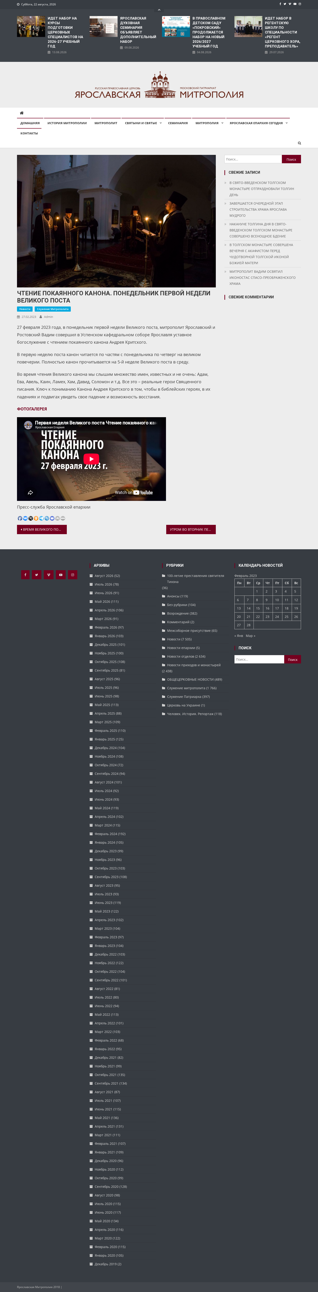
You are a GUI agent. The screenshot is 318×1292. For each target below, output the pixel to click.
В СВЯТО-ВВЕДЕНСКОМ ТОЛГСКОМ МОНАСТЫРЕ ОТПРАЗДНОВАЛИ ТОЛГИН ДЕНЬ (262, 188)
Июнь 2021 (103, 1109)
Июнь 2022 (103, 1006)
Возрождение (178, 613)
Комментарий (178, 622)
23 (267, 616)
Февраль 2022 (106, 1040)
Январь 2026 (105, 636)
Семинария (178, 123)
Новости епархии (181, 648)
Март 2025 (103, 722)
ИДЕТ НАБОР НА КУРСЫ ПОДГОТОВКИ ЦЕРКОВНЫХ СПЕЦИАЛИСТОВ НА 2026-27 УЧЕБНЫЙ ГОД (65, 32)
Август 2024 (104, 782)
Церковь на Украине (183, 705)
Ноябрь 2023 (105, 859)
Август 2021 (104, 1092)
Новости (24, 309)
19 (296, 608)
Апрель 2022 (105, 1023)
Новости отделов (180, 656)
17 (277, 608)
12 (296, 600)
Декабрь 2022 (106, 954)
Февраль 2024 (106, 834)
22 (258, 616)
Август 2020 (104, 1195)
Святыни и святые (141, 123)
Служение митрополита (52, 309)
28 (248, 625)
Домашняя (30, 123)
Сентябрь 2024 (106, 773)
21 (248, 616)
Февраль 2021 (106, 1143)
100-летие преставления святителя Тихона (195, 578)
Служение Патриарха (184, 696)
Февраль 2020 (106, 1247)
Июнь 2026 (103, 593)
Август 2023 (104, 885)
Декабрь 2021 (106, 1057)
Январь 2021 (105, 1152)
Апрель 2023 (105, 920)
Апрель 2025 (105, 713)
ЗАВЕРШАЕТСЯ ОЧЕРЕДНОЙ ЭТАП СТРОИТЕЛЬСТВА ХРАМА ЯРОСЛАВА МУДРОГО (258, 209)
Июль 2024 (103, 791)
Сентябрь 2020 (106, 1186)
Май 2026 (102, 601)
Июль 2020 (103, 1204)
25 (286, 616)
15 (258, 608)
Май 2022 (102, 1014)
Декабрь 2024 (106, 748)
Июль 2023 (103, 894)
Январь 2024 (105, 842)
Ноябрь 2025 (105, 653)
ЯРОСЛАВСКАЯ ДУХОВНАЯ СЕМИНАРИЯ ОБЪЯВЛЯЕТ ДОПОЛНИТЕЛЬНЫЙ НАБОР (138, 30)
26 (296, 616)
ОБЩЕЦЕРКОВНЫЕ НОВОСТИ (190, 679)
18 (286, 608)
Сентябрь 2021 (106, 1083)
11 (286, 600)
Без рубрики (177, 605)
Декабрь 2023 (106, 851)
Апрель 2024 (105, 816)
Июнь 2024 (103, 799)
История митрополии (67, 123)
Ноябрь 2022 (105, 963)
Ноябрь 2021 (105, 1066)
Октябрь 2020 (106, 1178)
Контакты (29, 133)
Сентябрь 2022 (106, 980)
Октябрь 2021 (106, 1074)
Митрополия (207, 123)
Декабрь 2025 (106, 644)
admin (48, 317)
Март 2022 (103, 1031)
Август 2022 (104, 988)
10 (277, 600)
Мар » (250, 635)
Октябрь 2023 (106, 868)
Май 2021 (102, 1118)
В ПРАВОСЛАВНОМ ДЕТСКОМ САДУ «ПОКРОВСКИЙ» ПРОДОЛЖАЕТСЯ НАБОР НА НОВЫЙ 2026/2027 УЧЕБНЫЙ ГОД (209, 32)
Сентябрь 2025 (106, 670)
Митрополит (106, 123)
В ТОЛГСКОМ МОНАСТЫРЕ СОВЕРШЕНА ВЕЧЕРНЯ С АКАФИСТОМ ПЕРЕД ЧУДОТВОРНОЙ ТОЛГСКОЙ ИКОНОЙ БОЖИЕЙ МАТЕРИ (261, 254)
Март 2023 (103, 928)
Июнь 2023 (103, 902)
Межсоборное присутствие (189, 630)
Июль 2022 (103, 997)
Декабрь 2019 (106, 1264)
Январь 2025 (105, 739)
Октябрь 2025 (106, 661)
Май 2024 (102, 808)
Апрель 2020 (105, 1229)
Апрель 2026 (105, 610)
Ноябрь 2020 (105, 1169)
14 (248, 608)
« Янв (238, 635)
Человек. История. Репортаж (190, 714)
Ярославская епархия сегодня (256, 123)
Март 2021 (103, 1135)
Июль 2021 (103, 1100)
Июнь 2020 (103, 1212)
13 (239, 608)
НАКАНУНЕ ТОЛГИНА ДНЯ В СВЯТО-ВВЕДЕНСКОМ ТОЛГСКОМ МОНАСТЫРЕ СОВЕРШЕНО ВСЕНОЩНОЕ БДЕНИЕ (261, 230)
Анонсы (173, 596)
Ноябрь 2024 (105, 756)
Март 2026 (103, 618)
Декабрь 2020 (106, 1161)
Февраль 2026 (106, 627)
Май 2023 (102, 911)
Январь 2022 (105, 1049)
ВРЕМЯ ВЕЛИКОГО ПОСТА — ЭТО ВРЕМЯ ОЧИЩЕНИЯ (45, 529)
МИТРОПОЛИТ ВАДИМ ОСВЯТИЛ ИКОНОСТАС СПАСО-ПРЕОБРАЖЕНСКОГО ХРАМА (263, 277)
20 (239, 616)
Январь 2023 (105, 945)
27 (239, 625)
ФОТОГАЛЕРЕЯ (32, 409)
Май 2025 (102, 705)
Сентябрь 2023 (106, 877)
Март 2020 (103, 1238)
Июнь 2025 (103, 696)
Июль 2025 (103, 687)
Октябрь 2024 (106, 765)
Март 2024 (103, 825)
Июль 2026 (103, 584)
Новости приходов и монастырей (194, 665)
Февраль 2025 (106, 730)
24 (277, 616)
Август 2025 (104, 679)
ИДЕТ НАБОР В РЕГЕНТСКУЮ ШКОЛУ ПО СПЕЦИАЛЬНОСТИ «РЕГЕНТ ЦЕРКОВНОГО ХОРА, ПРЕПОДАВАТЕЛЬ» (282, 32)
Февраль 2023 (106, 937)
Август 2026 (104, 575)
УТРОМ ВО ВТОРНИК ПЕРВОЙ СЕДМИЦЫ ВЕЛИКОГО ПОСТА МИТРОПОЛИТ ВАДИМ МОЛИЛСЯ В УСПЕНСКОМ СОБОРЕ (193, 529)
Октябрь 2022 (106, 971)
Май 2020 (102, 1221)
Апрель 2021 (105, 1126)
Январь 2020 (105, 1255)
